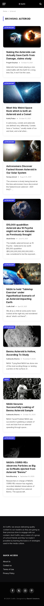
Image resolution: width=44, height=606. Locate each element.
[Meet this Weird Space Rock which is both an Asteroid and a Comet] (22, 92)
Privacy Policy (8, 573)
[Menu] (4, 4)
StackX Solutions (33, 599)
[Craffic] (22, 4)
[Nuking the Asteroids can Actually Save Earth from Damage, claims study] (22, 36)
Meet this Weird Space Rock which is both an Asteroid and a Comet (19, 111)
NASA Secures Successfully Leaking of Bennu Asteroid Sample (20, 407)
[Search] (40, 4)
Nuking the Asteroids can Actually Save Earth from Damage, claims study (20, 55)
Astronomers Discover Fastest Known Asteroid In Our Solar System (21, 169)
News (6, 379)
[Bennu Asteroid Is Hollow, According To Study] (22, 336)
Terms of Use (8, 569)
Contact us (7, 565)
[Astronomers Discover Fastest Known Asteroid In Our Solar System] (22, 151)
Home (5, 11)
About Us (6, 561)
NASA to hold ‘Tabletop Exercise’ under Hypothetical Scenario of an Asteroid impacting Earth (20, 296)
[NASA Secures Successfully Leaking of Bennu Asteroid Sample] (22, 388)
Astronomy (9, 28)
